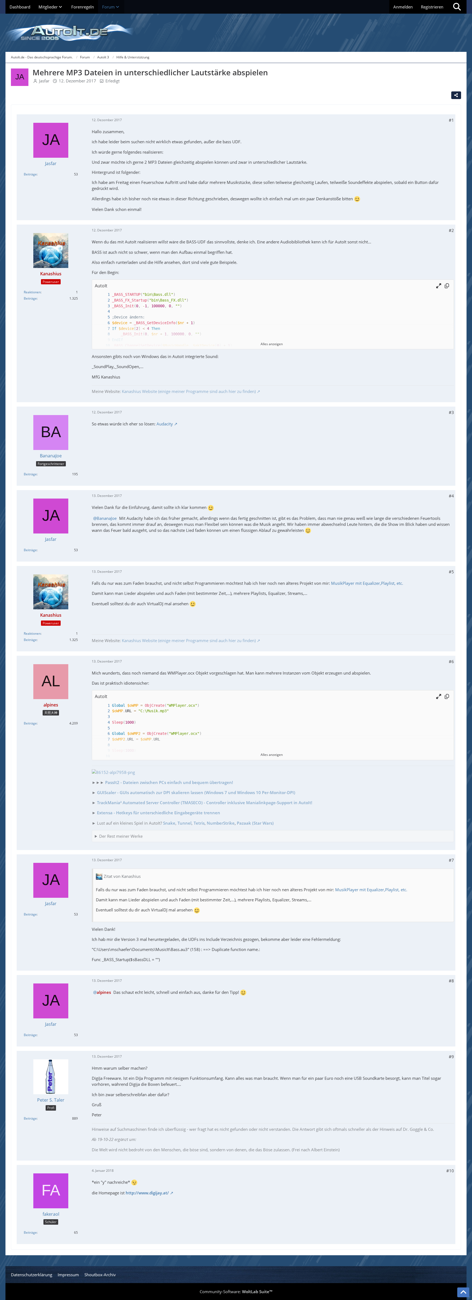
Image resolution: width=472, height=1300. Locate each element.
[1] (103, 294)
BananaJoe (107, 518)
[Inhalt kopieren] (447, 285)
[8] (103, 334)
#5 (451, 571)
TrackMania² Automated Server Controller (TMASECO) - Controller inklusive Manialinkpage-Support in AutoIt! (204, 802)
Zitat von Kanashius (122, 876)
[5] (103, 317)
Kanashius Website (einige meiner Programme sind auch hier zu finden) (189, 391)
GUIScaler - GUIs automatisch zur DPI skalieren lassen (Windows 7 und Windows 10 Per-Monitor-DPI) (196, 792)
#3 (451, 412)
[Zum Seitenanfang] (463, 1292)
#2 (451, 230)
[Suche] (457, 7)
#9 (451, 1056)
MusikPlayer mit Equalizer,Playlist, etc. (367, 583)
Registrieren (432, 7)
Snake (169, 823)
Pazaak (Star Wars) (255, 823)
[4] (103, 311)
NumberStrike (221, 823)
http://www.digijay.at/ (147, 1192)
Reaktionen (32, 292)
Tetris (199, 823)
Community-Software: (236, 1291)
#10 (450, 1170)
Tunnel (184, 823)
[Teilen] (456, 95)
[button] (439, 285)
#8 (451, 980)
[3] (103, 306)
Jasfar (44, 81)
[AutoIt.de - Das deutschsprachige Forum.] (236, 33)
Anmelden (403, 7)
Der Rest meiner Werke (121, 836)
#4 (451, 496)
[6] (103, 323)
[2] (103, 300)
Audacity (165, 424)
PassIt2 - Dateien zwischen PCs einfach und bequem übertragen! (169, 782)
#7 (451, 860)
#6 (451, 661)
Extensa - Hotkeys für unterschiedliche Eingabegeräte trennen (158, 812)
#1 (451, 120)
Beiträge (30, 174)
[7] (103, 329)
